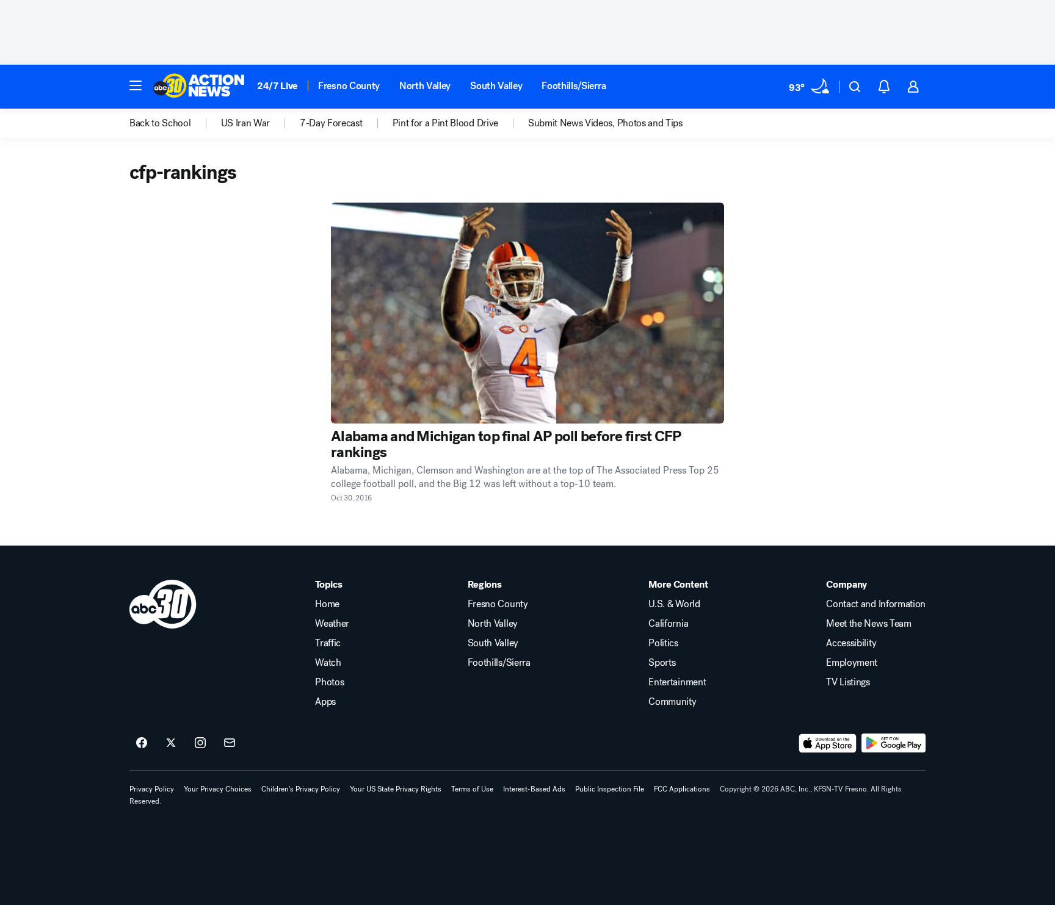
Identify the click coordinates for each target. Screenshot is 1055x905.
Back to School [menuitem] (160, 123)
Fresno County (349, 85)
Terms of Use (472, 789)
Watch (328, 663)
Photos (329, 682)
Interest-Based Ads (534, 789)
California (668, 624)
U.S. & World (674, 604)
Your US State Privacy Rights (395, 789)
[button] (135, 85)
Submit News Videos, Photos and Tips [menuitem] (605, 123)
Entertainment (677, 682)
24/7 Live (277, 85)
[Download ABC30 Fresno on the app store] (828, 743)
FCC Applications (682, 789)
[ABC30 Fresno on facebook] (141, 743)
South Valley (496, 85)
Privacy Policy (151, 789)
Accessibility (851, 643)
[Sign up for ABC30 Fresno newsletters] (229, 743)
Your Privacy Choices (218, 789)
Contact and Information (876, 604)
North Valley (425, 85)
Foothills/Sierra (574, 85)
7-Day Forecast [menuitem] (331, 123)
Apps (325, 702)
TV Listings (847, 682)
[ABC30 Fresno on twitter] (171, 743)
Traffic (328, 643)
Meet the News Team (868, 624)
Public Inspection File (609, 789)
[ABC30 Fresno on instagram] (200, 743)
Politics (663, 643)
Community (672, 702)
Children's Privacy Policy (300, 789)
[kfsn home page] (163, 604)
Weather (332, 624)
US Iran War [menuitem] (245, 123)
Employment (851, 663)
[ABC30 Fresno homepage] (199, 86)
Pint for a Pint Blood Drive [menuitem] (445, 123)
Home (327, 604)
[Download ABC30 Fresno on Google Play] (893, 743)
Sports (661, 663)
